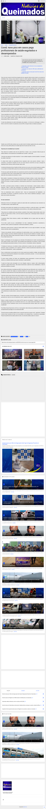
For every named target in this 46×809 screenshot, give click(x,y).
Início (2, 45)
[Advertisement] (10, 66)
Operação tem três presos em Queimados (13, 627)
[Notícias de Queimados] (23, 15)
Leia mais (15, 507)
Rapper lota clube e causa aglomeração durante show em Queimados (11, 356)
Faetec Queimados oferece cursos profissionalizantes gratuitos (19, 756)
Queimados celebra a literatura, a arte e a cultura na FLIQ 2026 (18, 550)
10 (4, 625)
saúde (6, 45)
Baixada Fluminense (12, 45)
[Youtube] (3, 1)
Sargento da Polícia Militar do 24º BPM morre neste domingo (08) (33, 367)
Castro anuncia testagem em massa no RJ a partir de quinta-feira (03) (12, 367)
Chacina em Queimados (9, 565)
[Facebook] (1, 1)
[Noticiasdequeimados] (7, 1)
